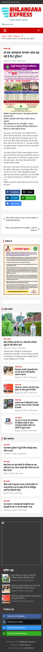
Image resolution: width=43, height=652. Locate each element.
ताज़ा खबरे (7, 309)
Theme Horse (24, 645)
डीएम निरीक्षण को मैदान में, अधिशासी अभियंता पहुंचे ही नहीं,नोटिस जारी (23, 576)
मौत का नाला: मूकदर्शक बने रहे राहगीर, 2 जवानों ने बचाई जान (21, 229)
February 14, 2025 (10, 510)
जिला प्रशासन (7, 339)
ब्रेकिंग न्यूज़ (8, 570)
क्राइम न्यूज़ (7, 48)
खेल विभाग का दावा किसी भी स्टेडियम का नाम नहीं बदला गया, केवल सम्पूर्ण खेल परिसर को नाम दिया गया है (21, 467)
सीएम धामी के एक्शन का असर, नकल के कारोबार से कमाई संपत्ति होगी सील (22, 219)
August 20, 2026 (21, 393)
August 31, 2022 (10, 61)
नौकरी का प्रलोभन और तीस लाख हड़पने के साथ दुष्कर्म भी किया (27, 388)
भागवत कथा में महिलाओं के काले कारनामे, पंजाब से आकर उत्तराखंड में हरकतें (27, 405)
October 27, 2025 (10, 454)
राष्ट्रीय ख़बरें (18, 367)
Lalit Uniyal (21, 61)
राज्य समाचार (18, 418)
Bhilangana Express (27, 642)
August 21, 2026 (10, 348)
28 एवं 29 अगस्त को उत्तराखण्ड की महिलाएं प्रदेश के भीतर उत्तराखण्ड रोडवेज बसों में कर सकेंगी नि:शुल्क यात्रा (26, 424)
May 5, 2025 (8, 493)
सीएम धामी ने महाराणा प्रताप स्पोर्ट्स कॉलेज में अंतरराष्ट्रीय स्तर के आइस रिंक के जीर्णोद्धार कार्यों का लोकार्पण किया (20, 487)
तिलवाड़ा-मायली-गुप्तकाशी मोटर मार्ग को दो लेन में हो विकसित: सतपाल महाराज (26, 372)
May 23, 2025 (9, 473)
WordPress (29, 648)
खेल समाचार (8, 438)
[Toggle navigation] (5, 30)
